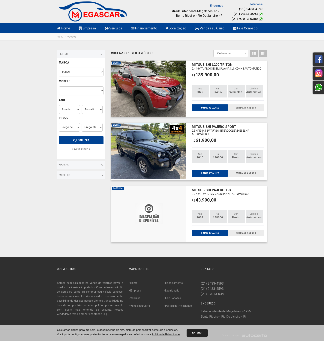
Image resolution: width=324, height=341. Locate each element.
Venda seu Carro (211, 28)
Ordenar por (224, 53)
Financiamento (145, 28)
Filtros (63, 53)
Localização (177, 28)
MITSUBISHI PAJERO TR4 (220, 191)
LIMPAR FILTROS (81, 149)
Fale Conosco (246, 28)
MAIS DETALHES (210, 107)
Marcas (64, 164)
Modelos (64, 175)
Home (65, 28)
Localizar (82, 140)
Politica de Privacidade (178, 305)
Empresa (89, 28)
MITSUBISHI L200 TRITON (226, 66)
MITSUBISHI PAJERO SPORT (220, 130)
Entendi (197, 332)
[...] (107, 314)
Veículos (115, 28)
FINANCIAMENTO (247, 107)
